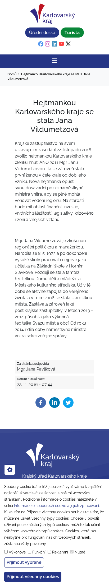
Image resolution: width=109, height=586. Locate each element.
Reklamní (60, 552)
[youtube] (61, 44)
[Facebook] (40, 402)
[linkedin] (54, 44)
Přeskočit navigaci (19, 3)
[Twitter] (68, 402)
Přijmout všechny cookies (33, 576)
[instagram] (47, 44)
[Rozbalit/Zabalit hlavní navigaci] (54, 61)
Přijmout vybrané (24, 562)
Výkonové (17, 552)
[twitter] (68, 44)
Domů (11, 74)
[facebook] (40, 44)
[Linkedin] (54, 402)
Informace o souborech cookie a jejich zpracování (56, 506)
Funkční (39, 552)
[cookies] (9, 469)
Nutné (80, 552)
